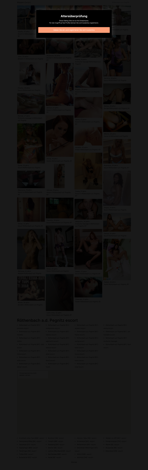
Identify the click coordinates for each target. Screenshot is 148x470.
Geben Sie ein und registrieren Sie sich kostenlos (74, 30)
